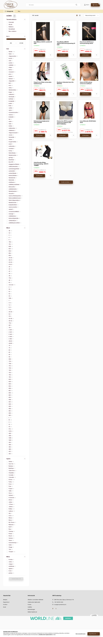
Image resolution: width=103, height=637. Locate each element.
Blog (19, 11)
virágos (11, 564)
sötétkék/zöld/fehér (15, 184)
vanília (11, 108)
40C (10, 451)
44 (10, 273)
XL (10, 424)
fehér (11, 54)
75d (10, 278)
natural (11, 76)
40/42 (11, 341)
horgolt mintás (13, 141)
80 (10, 350)
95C (10, 411)
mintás (11, 126)
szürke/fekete (13, 173)
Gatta (11, 490)
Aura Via (12, 463)
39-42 (11, 320)
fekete (12, 51)
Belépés (5, 599)
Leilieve (12, 511)
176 (10, 316)
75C (10, 244)
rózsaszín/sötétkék (14, 211)
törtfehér (12, 99)
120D (11, 440)
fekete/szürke (13, 155)
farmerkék (12, 137)
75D (10, 374)
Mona (11, 520)
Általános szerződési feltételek (35, 599)
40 (10, 269)
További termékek (65, 182)
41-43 (11, 264)
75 (10, 347)
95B (10, 408)
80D (10, 381)
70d (10, 323)
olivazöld (12, 193)
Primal (11, 533)
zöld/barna (12, 182)
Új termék (11, 22)
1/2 (10, 233)
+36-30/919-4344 (58, 602)
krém (11, 105)
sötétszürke (13, 128)
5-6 (10, 307)
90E (10, 406)
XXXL (11, 431)
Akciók (10, 24)
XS (10, 426)
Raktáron (11, 26)
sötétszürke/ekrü (14, 166)
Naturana (12, 524)
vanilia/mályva (13, 220)
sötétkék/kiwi (13, 216)
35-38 (11, 257)
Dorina (12, 479)
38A (10, 447)
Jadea (11, 502)
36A (10, 442)
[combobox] (53, 4)
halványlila (12, 96)
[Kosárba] (39, 93)
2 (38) (11, 338)
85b (10, 253)
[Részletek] (39, 55)
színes (11, 139)
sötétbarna (12, 130)
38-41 (11, 260)
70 (10, 345)
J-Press (11, 504)
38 (10, 230)
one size (12, 284)
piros (11, 74)
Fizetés (29, 604)
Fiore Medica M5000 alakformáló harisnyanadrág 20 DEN (66, 43)
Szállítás (30, 607)
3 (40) (11, 329)
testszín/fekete (13, 175)
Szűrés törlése (15, 578)
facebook (52, 608)
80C (11, 248)
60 (10, 296)
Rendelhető (12, 29)
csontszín (12, 148)
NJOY (11, 527)
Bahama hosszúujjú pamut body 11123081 (41, 121)
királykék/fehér (13, 204)
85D (11, 393)
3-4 (10, 302)
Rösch (11, 536)
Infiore (11, 499)
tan (10, 119)
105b (10, 298)
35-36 (11, 262)
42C (10, 453)
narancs (11, 114)
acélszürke (12, 146)
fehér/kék (12, 180)
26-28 (11, 311)
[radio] (79, 15)
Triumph (12, 551)
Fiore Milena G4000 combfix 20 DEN (43, 42)
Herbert (11, 495)
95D (10, 413)
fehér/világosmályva (15, 200)
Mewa (11, 518)
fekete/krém (12, 177)
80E (10, 384)
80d (10, 251)
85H (10, 397)
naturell (11, 209)
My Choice (12, 522)
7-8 (10, 309)
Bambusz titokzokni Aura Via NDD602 (65, 82)
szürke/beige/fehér (14, 168)
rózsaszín (12, 72)
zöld (10, 60)
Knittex (11, 509)
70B (10, 363)
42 (10, 271)
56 (10, 289)
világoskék (12, 81)
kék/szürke (12, 186)
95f (10, 325)
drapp (11, 67)
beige (11, 92)
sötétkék (12, 65)
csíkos (11, 561)
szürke (11, 63)
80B (11, 246)
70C (10, 365)
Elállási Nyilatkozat (32, 612)
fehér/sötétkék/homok (15, 198)
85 (10, 352)
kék (10, 83)
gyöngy (11, 157)
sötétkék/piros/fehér (15, 222)
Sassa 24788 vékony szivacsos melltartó (86, 82)
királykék (12, 117)
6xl (10, 314)
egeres (11, 568)
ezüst (11, 144)
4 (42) (11, 332)
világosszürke (13, 56)
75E (10, 377)
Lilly (10, 513)
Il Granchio (12, 497)
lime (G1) (11, 162)
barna (11, 69)
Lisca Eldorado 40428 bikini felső (88, 121)
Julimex (11, 506)
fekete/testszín (13, 191)
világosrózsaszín (14, 132)
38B (10, 449)
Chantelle (12, 472)
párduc (11, 573)
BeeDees (12, 468)
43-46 (11, 318)
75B (10, 242)
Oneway (11, 531)
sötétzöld (12, 94)
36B (10, 444)
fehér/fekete (13, 153)
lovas (11, 570)
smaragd (12, 213)
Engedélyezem (92, 633)
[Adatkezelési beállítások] (56, 608)
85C (10, 390)
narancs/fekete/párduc (15, 195)
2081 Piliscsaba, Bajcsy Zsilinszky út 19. (64, 599)
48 (10, 280)
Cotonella (12, 477)
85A (10, 386)
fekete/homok (13, 202)
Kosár (4, 607)
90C (10, 402)
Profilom (5, 604)
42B (10, 433)
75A (10, 372)
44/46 (11, 343)
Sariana (11, 538)
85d (10, 255)
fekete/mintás (13, 90)
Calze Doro (12, 470)
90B (10, 399)
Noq (10, 529)
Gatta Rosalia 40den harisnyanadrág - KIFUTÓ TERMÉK (41, 164)
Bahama (11, 466)
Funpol (11, 488)
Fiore (11, 484)
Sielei (11, 545)
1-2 (10, 305)
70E (10, 370)
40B (10, 435)
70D (10, 368)
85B (10, 388)
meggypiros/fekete (14, 164)
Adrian (11, 461)
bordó (11, 58)
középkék (12, 101)
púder (11, 103)
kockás (11, 559)
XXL (11, 429)
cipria (11, 110)
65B (10, 359)
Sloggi (11, 547)
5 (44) (11, 334)
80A (10, 379)
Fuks (10, 486)
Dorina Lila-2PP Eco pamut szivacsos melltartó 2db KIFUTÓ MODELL (64, 122)
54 (10, 293)
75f (10, 327)
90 (10, 354)
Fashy (11, 481)
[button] (9, 11)
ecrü (10, 85)
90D (10, 404)
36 (10, 266)
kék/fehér (12, 159)
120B (10, 438)
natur (11, 123)
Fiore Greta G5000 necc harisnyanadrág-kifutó (87, 42)
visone (11, 135)
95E (10, 415)
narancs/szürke (13, 207)
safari (11, 121)
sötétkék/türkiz (13, 189)
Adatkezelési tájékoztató (34, 602)
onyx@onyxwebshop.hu (60, 604)
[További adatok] (50, 55)
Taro (11, 549)
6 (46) (11, 336)
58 (10, 356)
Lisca (11, 515)
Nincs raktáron (12, 31)
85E (10, 395)
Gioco (11, 493)
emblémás (12, 566)
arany (11, 87)
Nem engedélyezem (80, 633)
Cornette (12, 475)
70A (10, 361)
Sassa (11, 540)
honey (11, 150)
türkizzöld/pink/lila (14, 218)
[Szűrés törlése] (14, 16)
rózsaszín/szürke (14, 112)
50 (10, 282)
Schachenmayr (13, 542)
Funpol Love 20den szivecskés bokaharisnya (42, 82)
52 (10, 291)
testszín (11, 78)
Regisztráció (6, 602)
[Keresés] (76, 4)
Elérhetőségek (31, 609)
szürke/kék (12, 171)
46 (10, 275)
